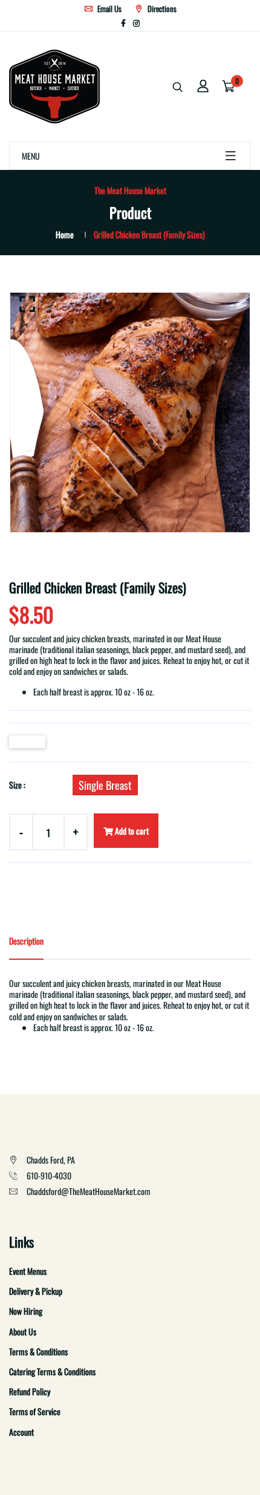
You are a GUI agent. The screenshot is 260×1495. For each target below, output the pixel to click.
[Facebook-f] (123, 23)
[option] (130, 412)
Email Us (109, 8)
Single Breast (105, 785)
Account (21, 1431)
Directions (161, 8)
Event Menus (28, 1271)
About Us (22, 1331)
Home (65, 234)
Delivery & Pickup (35, 1291)
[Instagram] (136, 23)
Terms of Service (34, 1411)
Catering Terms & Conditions (52, 1371)
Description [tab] (26, 940)
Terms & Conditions (38, 1351)
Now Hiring (25, 1310)
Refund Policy (29, 1391)
